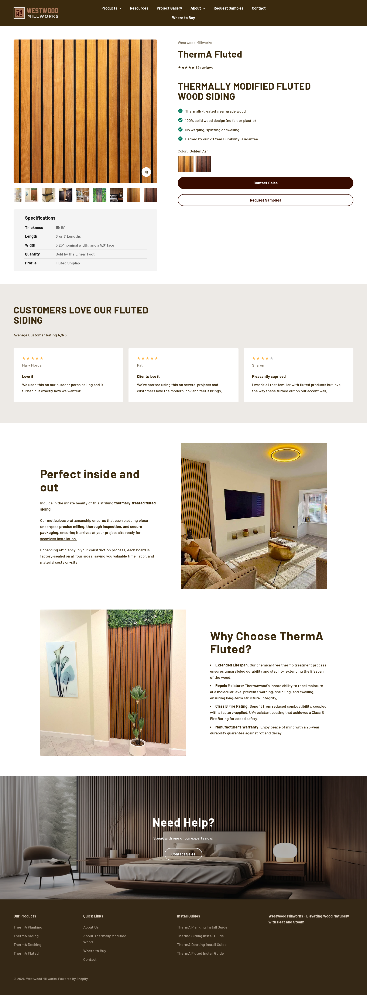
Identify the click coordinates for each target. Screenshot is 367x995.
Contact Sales (266, 183)
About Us (91, 927)
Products (109, 8)
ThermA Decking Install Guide (202, 944)
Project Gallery (169, 8)
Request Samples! (265, 200)
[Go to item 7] (116, 195)
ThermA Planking (28, 927)
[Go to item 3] (48, 195)
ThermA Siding (26, 935)
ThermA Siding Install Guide (200, 935)
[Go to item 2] (31, 195)
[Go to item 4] (65, 195)
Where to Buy (183, 17)
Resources (139, 8)
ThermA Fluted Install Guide (200, 953)
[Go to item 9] (150, 195)
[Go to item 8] (133, 195)
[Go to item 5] (82, 195)
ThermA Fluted (26, 953)
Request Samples (228, 8)
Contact (259, 8)
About (196, 8)
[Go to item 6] (99, 195)
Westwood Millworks (195, 42)
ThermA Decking (27, 944)
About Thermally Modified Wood (104, 938)
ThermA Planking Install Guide (202, 927)
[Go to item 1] (14, 195)
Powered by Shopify (73, 979)
